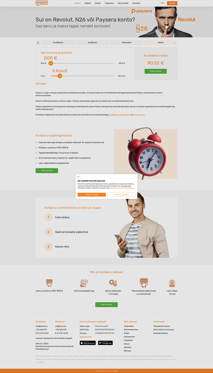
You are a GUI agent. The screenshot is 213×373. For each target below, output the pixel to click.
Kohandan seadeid (121, 195)
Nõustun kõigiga (91, 195)
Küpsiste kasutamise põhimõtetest (122, 188)
